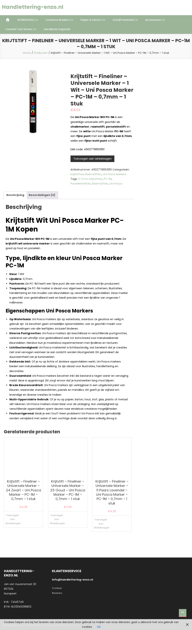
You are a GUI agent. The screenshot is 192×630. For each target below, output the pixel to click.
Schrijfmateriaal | (124, 20)
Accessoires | (153, 20)
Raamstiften (93, 174)
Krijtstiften (77, 174)
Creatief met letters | (20, 29)
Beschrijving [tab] (15, 195)
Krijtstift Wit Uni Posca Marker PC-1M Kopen (65, 225)
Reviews (57, 593)
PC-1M (108, 179)
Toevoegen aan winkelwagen (92, 159)
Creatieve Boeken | (58, 20)
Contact (57, 588)
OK (99, 627)
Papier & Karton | (91, 20)
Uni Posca (116, 183)
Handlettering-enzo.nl (32, 7)
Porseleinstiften (80, 183)
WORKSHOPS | (26, 20)
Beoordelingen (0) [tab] (42, 195)
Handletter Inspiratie (57, 29)
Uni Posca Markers (114, 174)
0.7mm (83, 179)
